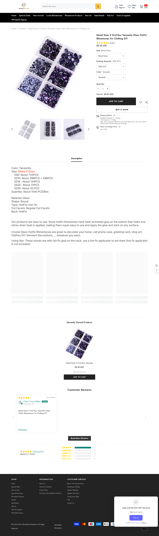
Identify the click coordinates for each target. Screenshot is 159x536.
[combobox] (68, 6)
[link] (141, 102)
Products (22, 28)
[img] (23, 398)
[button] (12, 129)
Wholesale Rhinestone (29, 524)
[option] (50, 72)
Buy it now (122, 109)
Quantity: (100, 84)
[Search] (71, 6)
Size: (103, 50)
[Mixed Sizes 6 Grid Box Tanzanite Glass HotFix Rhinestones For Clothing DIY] (79, 343)
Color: (103, 72)
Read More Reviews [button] (79, 438)
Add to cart (116, 101)
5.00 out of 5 (38, 451)
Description (76, 158)
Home (13, 28)
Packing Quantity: (108, 61)
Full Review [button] (22, 429)
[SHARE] (146, 102)
